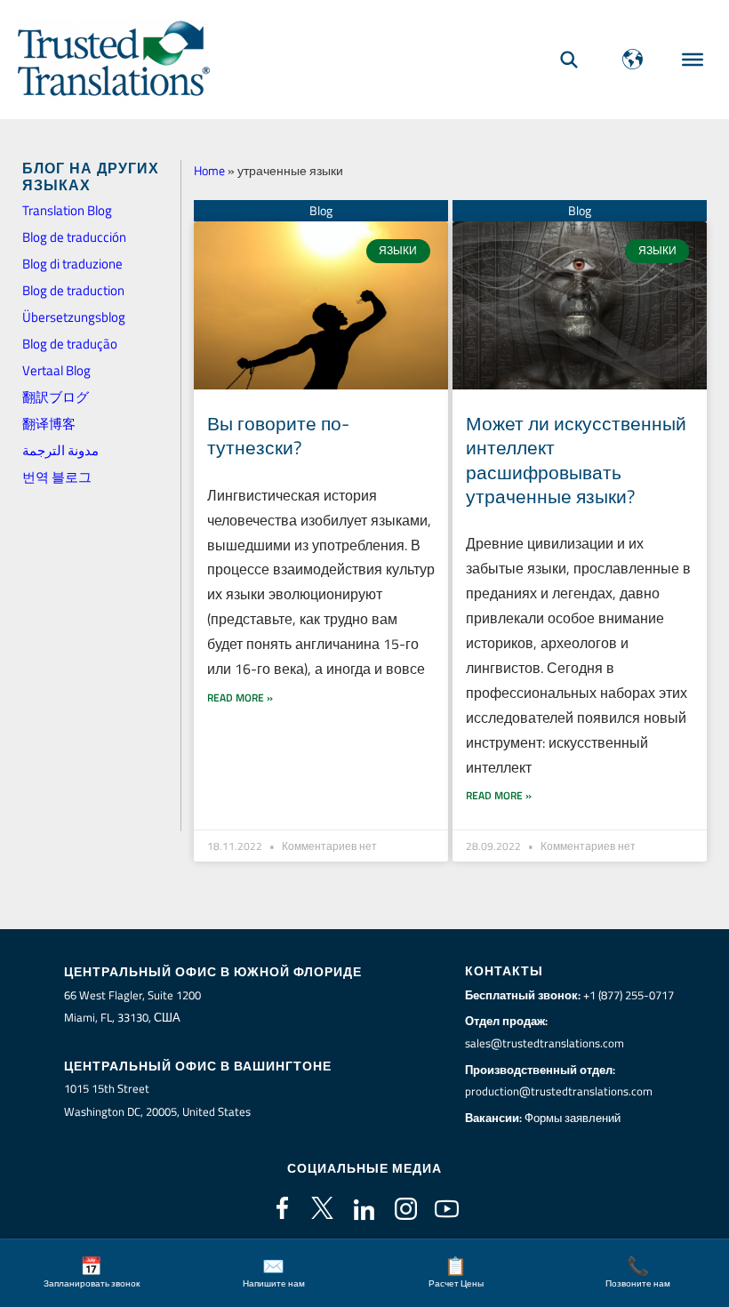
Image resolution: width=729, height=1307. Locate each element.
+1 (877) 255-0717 (628, 995)
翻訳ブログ (55, 397)
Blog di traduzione (72, 263)
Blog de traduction (73, 290)
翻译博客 (49, 423)
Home (209, 170)
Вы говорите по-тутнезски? (278, 435)
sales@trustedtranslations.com (544, 1043)
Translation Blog (67, 210)
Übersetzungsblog (73, 317)
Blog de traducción (74, 237)
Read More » (240, 697)
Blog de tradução (69, 343)
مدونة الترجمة (60, 450)
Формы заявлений (573, 1118)
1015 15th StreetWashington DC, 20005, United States (157, 1099)
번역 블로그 (57, 477)
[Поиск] (569, 59)
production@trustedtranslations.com (559, 1091)
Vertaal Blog (56, 370)
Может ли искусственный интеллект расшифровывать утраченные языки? (576, 459)
